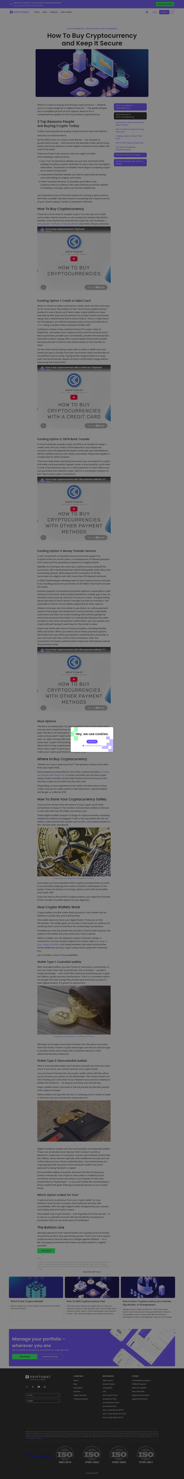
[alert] (92, 739)
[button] (92, 746)
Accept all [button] (92, 741)
